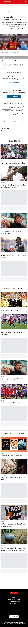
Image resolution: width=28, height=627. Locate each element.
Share (4, 60)
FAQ (14, 610)
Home (9, 11)
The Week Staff (9, 28)
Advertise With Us (14, 607)
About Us (14, 597)
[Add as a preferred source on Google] (14, 616)
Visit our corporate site (18, 622)
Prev (5, 121)
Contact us (14, 114)
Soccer (18, 11)
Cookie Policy (14, 605)
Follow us (18, 60)
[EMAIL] (2, 130)
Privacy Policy (14, 603)
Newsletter (24, 60)
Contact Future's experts (14, 599)
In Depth (14, 14)
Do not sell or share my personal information (14, 612)
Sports (13, 11)
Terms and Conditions (14, 601)
